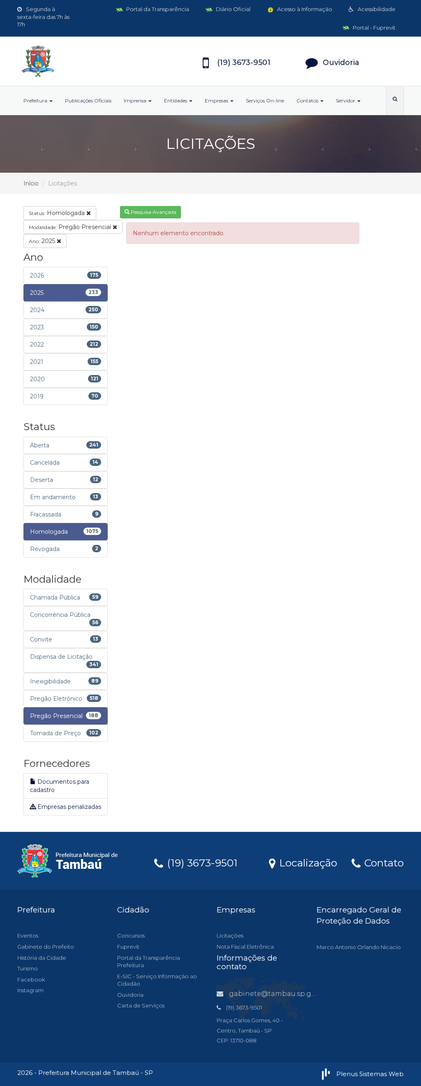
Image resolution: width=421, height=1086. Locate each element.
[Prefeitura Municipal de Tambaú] (77, 61)
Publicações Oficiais (88, 100)
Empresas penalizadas (68, 806)
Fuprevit (128, 946)
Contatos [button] (307, 100)
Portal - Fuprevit (374, 27)
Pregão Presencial (71, 227)
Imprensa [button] (136, 100)
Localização (306, 862)
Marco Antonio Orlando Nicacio (359, 947)
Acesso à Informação (304, 9)
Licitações (230, 935)
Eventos (27, 935)
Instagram (30, 990)
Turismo (27, 968)
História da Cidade (41, 957)
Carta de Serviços (140, 1005)
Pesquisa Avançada (153, 212)
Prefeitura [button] (36, 100)
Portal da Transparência (157, 9)
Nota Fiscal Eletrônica (245, 946)
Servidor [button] (346, 100)
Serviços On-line (265, 100)
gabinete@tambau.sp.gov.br (278, 994)
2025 (43, 241)
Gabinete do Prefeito (45, 946)
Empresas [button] (217, 100)
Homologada (57, 213)
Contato (382, 862)
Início (31, 183)
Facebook (31, 979)
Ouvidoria (130, 994)
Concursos (131, 935)
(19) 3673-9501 (201, 862)
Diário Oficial (232, 9)
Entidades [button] (176, 100)
